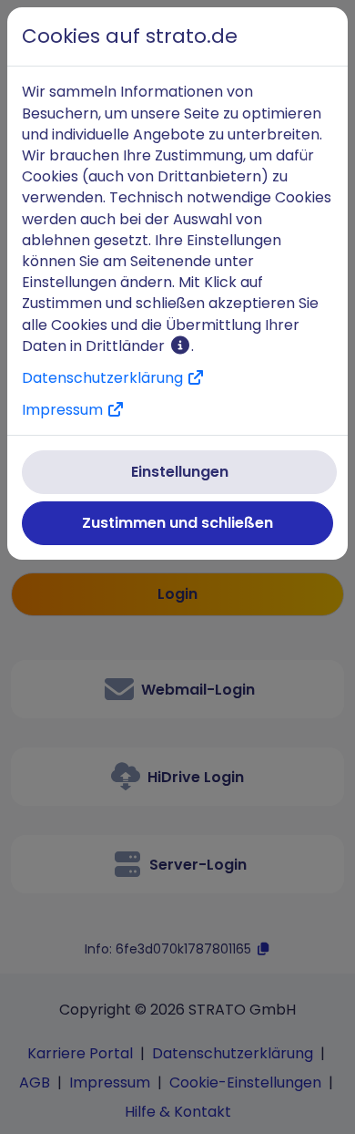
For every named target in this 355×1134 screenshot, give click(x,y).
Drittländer (127, 345)
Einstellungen (179, 471)
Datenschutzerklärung (104, 377)
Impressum (64, 409)
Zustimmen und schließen (177, 522)
